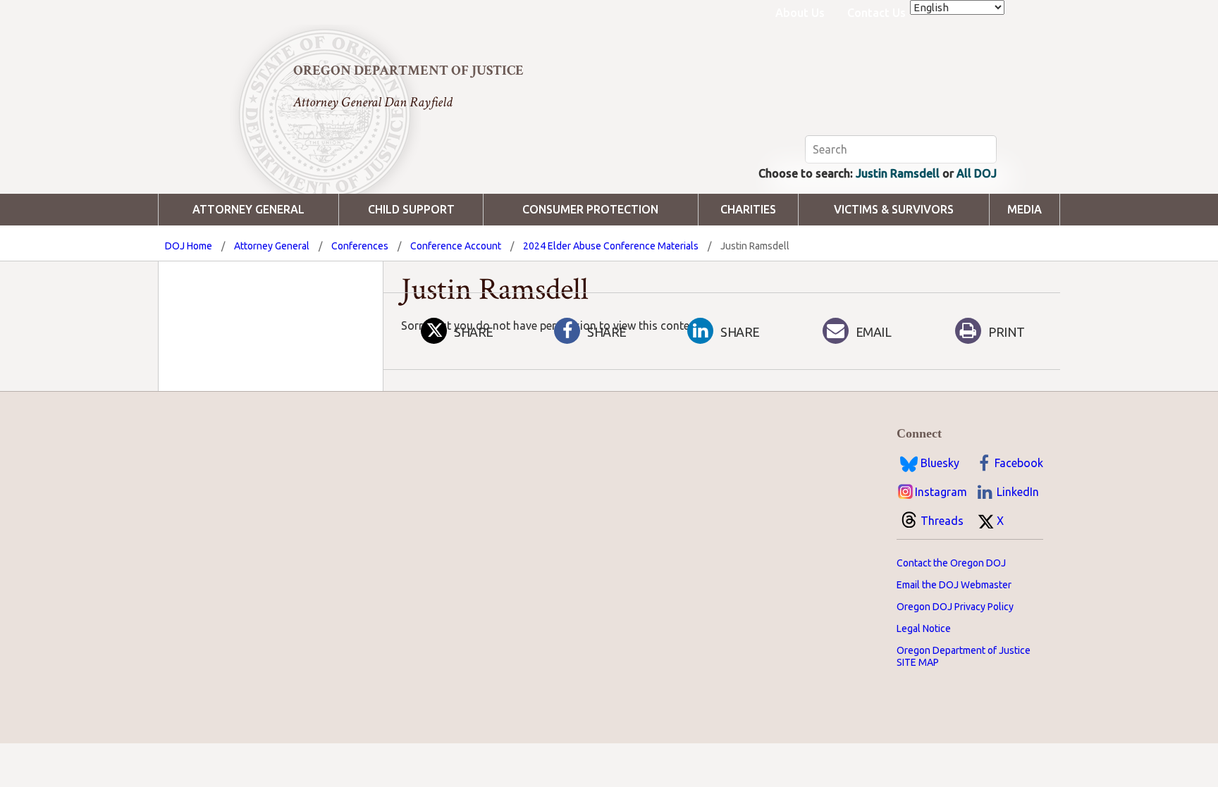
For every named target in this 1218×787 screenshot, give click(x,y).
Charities (748, 210)
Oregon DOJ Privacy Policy (955, 606)
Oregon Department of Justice (408, 70)
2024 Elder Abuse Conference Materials (611, 246)
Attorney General (248, 210)
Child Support (411, 210)
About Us (800, 12)
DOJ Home (188, 246)
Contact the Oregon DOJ (951, 563)
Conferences (359, 246)
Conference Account (455, 246)
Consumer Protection (590, 210)
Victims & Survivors (894, 210)
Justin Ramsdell (898, 173)
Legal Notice (924, 628)
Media (1024, 210)
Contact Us (876, 12)
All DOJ (976, 173)
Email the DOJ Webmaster (954, 584)
